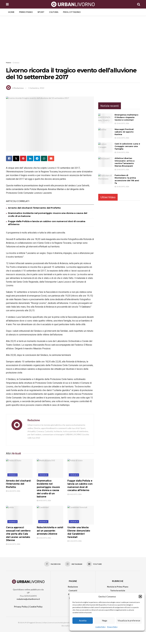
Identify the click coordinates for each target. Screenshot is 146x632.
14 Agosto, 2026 (44, 500)
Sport (40, 12)
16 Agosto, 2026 (13, 491)
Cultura (53, 12)
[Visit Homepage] (73, 4)
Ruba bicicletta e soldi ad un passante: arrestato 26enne (50, 530)
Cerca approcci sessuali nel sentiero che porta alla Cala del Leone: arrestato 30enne (18, 534)
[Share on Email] (51, 158)
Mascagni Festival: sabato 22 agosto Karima (124, 131)
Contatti (73, 590)
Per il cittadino (72, 12)
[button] (140, 596)
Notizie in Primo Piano (117, 586)
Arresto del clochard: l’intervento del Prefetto (34, 207)
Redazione (19, 88)
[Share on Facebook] (9, 158)
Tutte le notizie (117, 590)
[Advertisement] (73, 37)
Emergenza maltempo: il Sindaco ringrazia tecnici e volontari (127, 117)
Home (11, 12)
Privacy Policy (112, 627)
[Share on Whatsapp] (44, 158)
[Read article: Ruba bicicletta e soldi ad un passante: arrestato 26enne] (50, 515)
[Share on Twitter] (16, 158)
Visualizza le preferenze (129, 620)
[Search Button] (138, 4)
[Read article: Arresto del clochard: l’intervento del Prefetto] (19, 468)
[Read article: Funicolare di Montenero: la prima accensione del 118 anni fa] (105, 179)
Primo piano (26, 12)
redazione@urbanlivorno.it (28, 599)
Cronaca (16, 62)
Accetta (82, 620)
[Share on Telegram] (37, 158)
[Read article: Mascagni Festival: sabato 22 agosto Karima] (105, 133)
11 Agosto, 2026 (75, 541)
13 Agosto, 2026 (44, 538)
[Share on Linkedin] (30, 158)
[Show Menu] (7, 4)
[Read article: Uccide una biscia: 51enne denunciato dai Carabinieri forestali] (80, 515)
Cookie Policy (100, 627)
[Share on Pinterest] (23, 158)
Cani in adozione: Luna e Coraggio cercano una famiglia (127, 146)
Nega (104, 620)
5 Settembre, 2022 (36, 88)
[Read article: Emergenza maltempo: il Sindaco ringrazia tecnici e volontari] (105, 118)
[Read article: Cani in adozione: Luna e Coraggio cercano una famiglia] (105, 147)
